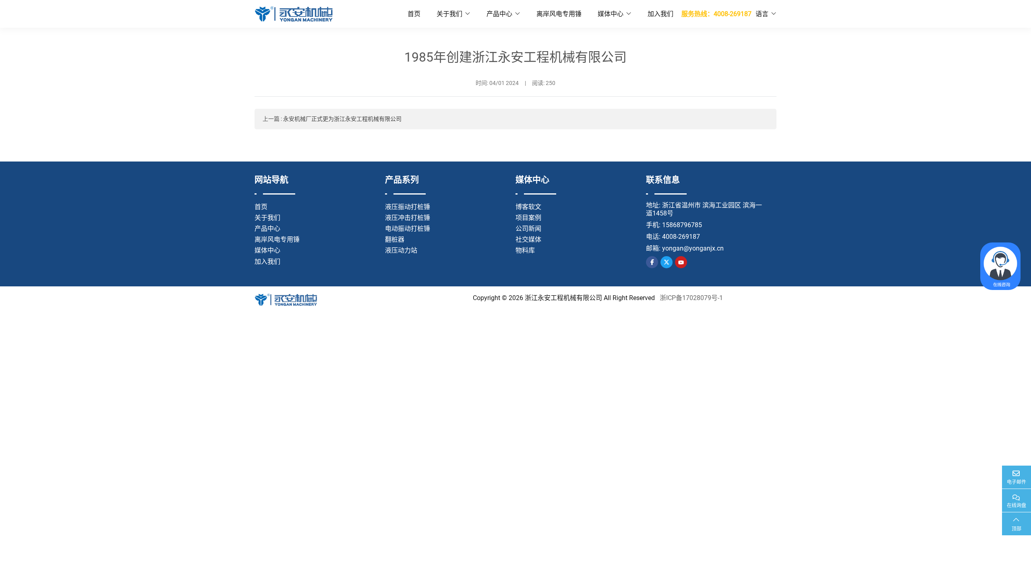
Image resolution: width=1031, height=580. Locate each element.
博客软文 (528, 207)
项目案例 (528, 218)
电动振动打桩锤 (407, 228)
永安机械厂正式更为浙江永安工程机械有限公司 (342, 119)
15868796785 (682, 225)
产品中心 (499, 14)
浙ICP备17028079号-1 (691, 298)
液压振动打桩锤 (407, 207)
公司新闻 (528, 228)
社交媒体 (528, 239)
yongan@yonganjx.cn (693, 248)
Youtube (681, 262)
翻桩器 (394, 239)
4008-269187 (681, 236)
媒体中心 (610, 14)
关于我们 (449, 14)
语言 (762, 14)
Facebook (652, 262)
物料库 (525, 250)
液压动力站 (401, 250)
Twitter (666, 262)
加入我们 (660, 14)
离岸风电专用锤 (559, 14)
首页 (414, 14)
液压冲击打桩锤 (407, 218)
